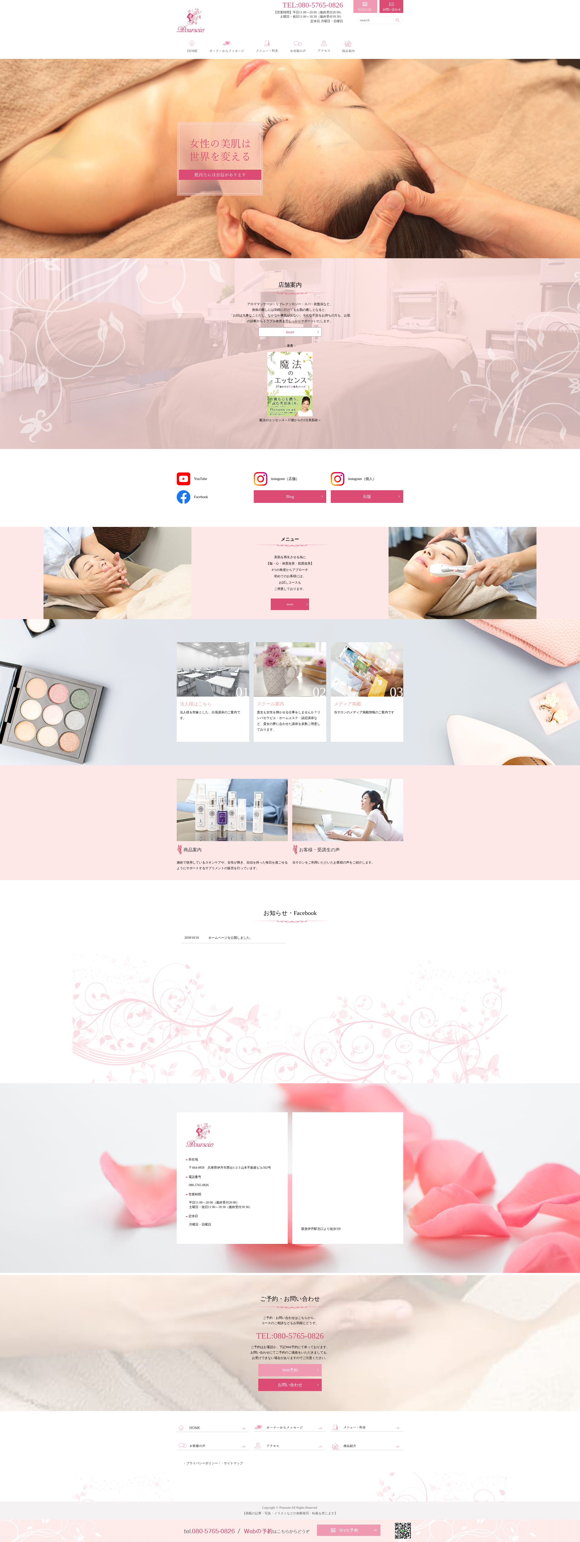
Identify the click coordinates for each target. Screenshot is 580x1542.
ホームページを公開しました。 (230, 937)
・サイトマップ (232, 1463)
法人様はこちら (196, 703)
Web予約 (290, 1370)
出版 (367, 496)
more (290, 332)
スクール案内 (270, 703)
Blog (290, 496)
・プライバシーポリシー (200, 1463)
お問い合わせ (290, 1385)
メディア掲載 (347, 703)
